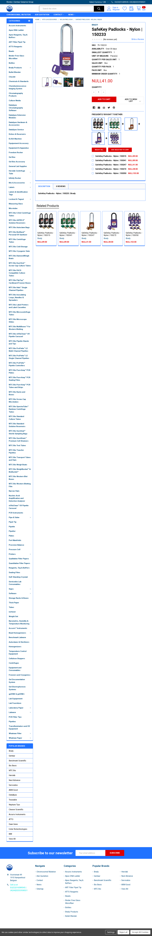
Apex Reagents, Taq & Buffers (18, 36)
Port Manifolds (15, 540)
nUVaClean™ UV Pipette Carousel (18, 506)
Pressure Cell (14, 549)
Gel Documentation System (17, 680)
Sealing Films (14, 572)
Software (12, 593)
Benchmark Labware (17, 637)
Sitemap (40, 889)
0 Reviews (60, 186)
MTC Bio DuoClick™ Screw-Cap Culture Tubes (20, 264)
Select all (99, 150)
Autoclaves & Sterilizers (19, 642)
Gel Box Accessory (17, 162)
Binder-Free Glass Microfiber (16, 57)
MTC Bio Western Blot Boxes (18, 477)
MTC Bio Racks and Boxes (17, 393)
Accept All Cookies (140, 932)
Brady (11, 751)
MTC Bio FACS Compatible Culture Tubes (17, 273)
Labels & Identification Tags (18, 193)
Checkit (12, 77)
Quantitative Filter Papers (19, 563)
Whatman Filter (15, 733)
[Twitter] (109, 107)
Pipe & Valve (14, 517)
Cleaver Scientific (16, 809)
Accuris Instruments (17, 26)
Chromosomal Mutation (19, 15)
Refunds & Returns (93, 927)
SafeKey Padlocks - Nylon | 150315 (45, 234)
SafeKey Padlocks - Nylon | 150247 (90, 234)
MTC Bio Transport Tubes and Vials (20, 458)
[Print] (104, 107)
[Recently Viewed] (133, 9)
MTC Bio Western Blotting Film (20, 485)
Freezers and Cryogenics (19, 675)
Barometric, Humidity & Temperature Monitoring (19, 622)
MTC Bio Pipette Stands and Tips (19, 342)
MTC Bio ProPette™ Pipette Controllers (17, 364)
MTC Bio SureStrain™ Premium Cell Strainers (18, 439)
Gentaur (12, 756)
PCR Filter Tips (15, 717)
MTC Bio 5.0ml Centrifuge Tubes (20, 214)
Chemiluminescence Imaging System (17, 87)
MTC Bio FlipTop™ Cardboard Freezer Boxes (20, 281)
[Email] (99, 107)
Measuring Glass (16, 204)
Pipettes (12, 721)
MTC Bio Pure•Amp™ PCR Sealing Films (19, 378)
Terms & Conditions (24, 927)
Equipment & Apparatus (19, 148)
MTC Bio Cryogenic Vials (19, 251)
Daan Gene (13, 824)
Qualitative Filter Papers (19, 559)
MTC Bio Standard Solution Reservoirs (17, 425)
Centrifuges (14, 663)
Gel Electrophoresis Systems (17, 688)
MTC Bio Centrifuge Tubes (17, 240)
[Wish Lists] (126, 9)
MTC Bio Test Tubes (17, 445)
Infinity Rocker (15, 178)
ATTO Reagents (15, 47)
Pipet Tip (12, 522)
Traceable (13, 800)
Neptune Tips (14, 805)
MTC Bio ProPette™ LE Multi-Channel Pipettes (18, 349)
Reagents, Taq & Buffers (19, 568)
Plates (11, 536)
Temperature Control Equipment (17, 652)
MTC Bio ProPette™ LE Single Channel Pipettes (19, 357)
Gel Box (12, 157)
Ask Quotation (42, 15)
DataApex (13, 795)
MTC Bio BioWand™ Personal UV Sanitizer (18, 233)
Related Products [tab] (48, 206)
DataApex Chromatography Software (16, 108)
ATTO (11, 819)
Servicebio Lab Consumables (15, 583)
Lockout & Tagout (16, 199)
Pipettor (12, 531)
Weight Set (13, 616)
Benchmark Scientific (17, 761)
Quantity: (97, 87)
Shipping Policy (58, 927)
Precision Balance (16, 545)
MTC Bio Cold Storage (18, 247)
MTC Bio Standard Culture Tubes (16, 417)
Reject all (123, 932)
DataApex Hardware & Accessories (18, 123)
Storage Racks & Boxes (18, 598)
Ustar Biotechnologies (18, 829)
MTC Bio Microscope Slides (18, 320)
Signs (11, 589)
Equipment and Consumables (15, 669)
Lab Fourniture (15, 703)
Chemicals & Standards (18, 81)
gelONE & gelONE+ (17, 694)
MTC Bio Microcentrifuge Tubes (19, 313)
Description (44, 186)
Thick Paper (14, 603)
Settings (111, 932)
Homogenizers (15, 647)
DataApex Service (16, 130)
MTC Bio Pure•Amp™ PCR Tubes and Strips (19, 386)
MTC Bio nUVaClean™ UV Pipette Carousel (19, 335)
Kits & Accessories (17, 183)
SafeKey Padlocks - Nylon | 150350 (134, 234)
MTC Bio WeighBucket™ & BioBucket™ (20, 470)
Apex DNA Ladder (16, 30)
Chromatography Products (16, 94)
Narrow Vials (14, 491)
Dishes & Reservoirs (17, 134)
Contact (58, 15)
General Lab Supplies (18, 166)
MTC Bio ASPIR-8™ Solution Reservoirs (17, 221)
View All (12, 839)
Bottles (12, 63)
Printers (12, 554)
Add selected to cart (120, 150)
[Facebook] (94, 107)
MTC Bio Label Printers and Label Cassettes (18, 306)
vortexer (12, 612)
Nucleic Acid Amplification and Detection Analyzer (17, 498)
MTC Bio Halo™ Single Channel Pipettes (18, 288)
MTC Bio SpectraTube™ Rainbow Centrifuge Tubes (18, 409)
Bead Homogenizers (17, 633)
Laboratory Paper (16, 708)
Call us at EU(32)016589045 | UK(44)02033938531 (19, 888)
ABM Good (13, 790)
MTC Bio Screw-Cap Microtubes (17, 400)
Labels (11, 187)
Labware (12, 712)
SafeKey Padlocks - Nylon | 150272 (112, 234)
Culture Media (15, 100)
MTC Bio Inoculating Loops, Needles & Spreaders (17, 297)
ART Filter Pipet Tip (17, 42)
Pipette (12, 527)
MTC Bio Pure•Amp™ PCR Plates (19, 371)
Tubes (11, 607)
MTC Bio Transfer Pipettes (16, 451)
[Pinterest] (114, 107)
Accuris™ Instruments (18, 628)
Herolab (12, 775)
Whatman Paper (15, 738)
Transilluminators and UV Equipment (19, 727)
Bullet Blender (15, 72)
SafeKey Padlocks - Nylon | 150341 (67, 234)
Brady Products (15, 68)
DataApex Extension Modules (17, 116)
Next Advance (14, 780)
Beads (11, 51)
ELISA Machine (15, 139)
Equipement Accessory (18, 143)
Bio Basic (13, 765)
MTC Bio (12, 770)
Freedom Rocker (16, 152)
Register (116, 10)
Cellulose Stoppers (17, 658)
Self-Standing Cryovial (18, 577)
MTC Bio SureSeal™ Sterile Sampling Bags (18, 432)
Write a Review (137, 39)
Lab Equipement (15, 699)
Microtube (13, 208)
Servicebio (13, 785)
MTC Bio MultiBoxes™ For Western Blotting (19, 328)
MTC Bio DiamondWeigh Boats (19, 257)
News (71, 15)
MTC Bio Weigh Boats (18, 465)
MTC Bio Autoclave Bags (19, 227)
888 (10, 834)
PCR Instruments (16, 513)
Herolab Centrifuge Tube (17, 172)
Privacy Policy (128, 927)
